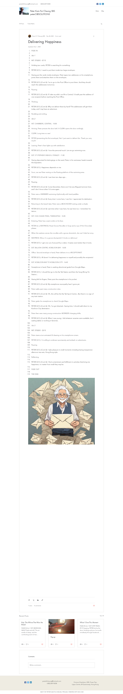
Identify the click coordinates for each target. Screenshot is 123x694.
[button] (101, 23)
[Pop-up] (62, 626)
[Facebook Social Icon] (97, 4)
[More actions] (94, 36)
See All (102, 616)
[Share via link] (42, 600)
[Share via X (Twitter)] (33, 600)
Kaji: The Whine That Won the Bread (32, 623)
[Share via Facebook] (29, 600)
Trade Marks (31, 23)
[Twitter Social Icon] (100, 4)
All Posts (21, 23)
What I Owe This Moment (89, 622)
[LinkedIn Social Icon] (103, 4)
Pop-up (53, 637)
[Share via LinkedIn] (38, 600)
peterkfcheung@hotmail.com (28, 4)
